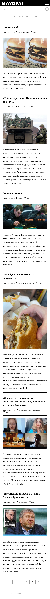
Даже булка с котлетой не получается (18, 276)
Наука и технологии (29, 283)
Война (24, 107)
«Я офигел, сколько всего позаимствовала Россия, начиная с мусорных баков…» (24, 401)
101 (39, 582)
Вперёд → (20, 593)
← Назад (7, 582)
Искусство (26, 32)
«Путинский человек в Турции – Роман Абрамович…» (22, 495)
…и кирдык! (10, 27)
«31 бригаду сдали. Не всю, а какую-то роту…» (25, 100)
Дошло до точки (12, 193)
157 (11, 593)
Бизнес (20, 32)
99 (26, 582)
